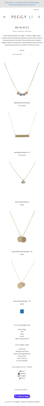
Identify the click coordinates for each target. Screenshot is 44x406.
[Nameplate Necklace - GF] (22, 131)
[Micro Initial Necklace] (22, 180)
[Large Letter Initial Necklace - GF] (22, 230)
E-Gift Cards (22, 349)
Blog (22, 334)
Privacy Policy (22, 356)
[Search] (39, 17)
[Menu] (4, 17)
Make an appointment (22, 339)
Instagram (23, 376)
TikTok (23, 378)
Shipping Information (22, 351)
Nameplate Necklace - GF (22, 152)
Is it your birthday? (22, 361)
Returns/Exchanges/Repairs (22, 354)
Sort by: (22, 50)
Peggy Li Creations (21, 402)
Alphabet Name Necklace (22, 103)
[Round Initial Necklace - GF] (22, 279)
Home (14, 31)
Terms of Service (22, 358)
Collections (20, 31)
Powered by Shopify (33, 402)
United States (21, 390)
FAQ (22, 332)
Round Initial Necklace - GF (22, 301)
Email (23, 371)
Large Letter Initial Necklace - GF (22, 252)
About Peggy (22, 329)
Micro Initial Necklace (22, 202)
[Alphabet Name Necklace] (22, 81)
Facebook (23, 374)
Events (22, 336)
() (36, 10)
